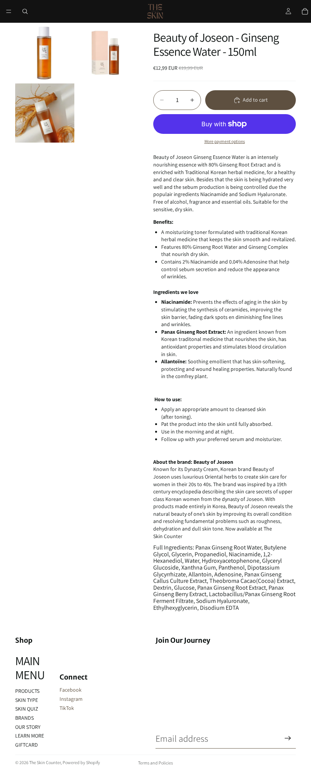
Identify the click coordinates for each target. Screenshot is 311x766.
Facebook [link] (71, 689)
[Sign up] (288, 738)
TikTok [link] (67, 708)
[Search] (25, 11)
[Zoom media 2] (105, 52)
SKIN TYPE (26, 700)
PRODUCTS (27, 691)
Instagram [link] (71, 698)
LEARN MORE (29, 735)
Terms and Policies (155, 763)
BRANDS (24, 717)
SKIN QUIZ (26, 708)
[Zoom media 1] (44, 52)
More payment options (224, 141)
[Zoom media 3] (44, 113)
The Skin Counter (45, 762)
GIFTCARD (26, 744)
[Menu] (8, 11)
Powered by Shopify (81, 762)
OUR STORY (28, 727)
